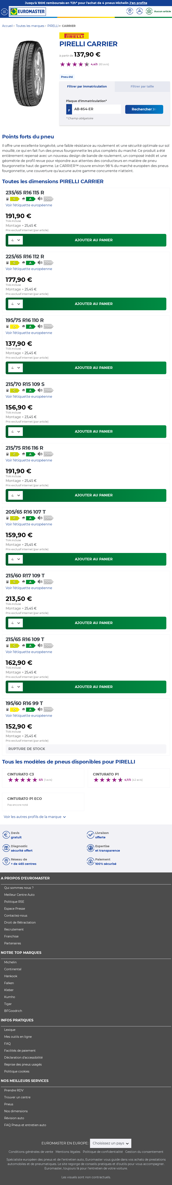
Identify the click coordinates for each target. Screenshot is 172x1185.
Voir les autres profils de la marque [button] (33, 817)
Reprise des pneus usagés (23, 1064)
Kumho (9, 997)
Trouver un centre (17, 1097)
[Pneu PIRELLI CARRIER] (28, 74)
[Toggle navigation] (4, 11)
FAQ (7, 1044)
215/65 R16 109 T (25, 639)
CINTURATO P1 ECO (24, 799)
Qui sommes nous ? (19, 888)
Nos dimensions (16, 1111)
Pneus (8, 1104)
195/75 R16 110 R (25, 320)
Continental (12, 969)
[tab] (87, 87)
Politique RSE (14, 902)
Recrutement (14, 929)
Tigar (8, 1004)
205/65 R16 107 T (26, 512)
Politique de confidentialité (103, 1152)
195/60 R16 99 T (24, 703)
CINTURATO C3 (20, 774)
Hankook (10, 976)
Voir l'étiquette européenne (29, 205)
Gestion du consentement (144, 1152)
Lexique (9, 1030)
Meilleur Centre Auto (19, 895)
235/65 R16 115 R (25, 193)
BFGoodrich (13, 1011)
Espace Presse (14, 909)
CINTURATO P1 (106, 774)
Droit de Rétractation (20, 922)
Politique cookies (16, 1071)
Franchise (11, 936)
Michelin (10, 962)
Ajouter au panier (94, 240)
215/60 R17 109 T (25, 576)
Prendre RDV (13, 1090)
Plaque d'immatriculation (86, 101)
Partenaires (12, 943)
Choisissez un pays (109, 1143)
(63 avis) (104, 64)
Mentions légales (68, 1152)
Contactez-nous (15, 915)
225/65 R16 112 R (25, 256)
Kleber (9, 990)
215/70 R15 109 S (25, 384)
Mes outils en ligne (18, 1037)
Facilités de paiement (20, 1050)
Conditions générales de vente (31, 1152)
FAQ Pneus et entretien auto (25, 1125)
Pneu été (67, 76)
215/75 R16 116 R (24, 448)
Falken (9, 983)
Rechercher (142, 109)
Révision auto (14, 1118)
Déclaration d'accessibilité (23, 1057)
